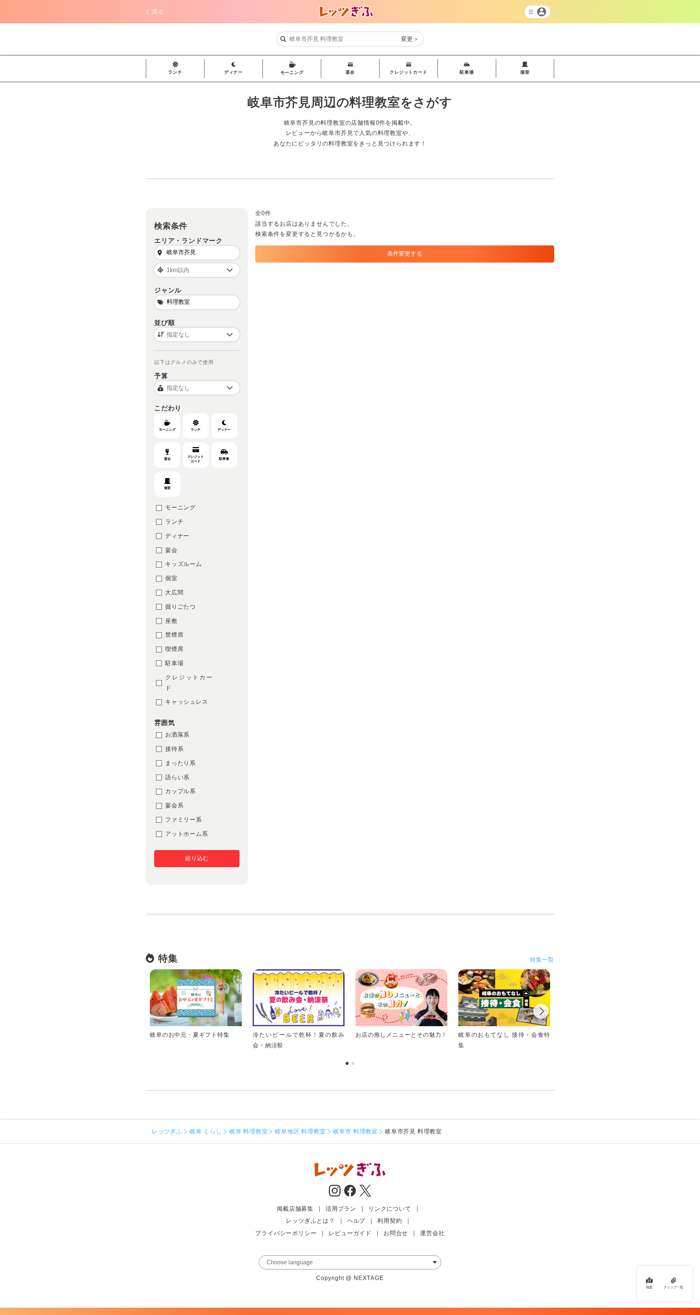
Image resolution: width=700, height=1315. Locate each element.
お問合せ (396, 1233)
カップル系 (180, 791)
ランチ (175, 72)
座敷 (171, 621)
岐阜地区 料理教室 (300, 1131)
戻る (158, 11)
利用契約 (389, 1221)
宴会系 (174, 805)
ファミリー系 (183, 819)
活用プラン (341, 1209)
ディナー (233, 72)
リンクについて (389, 1209)
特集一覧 (542, 960)
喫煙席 (174, 649)
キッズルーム (183, 564)
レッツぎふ (167, 1131)
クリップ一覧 (673, 1287)
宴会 (350, 72)
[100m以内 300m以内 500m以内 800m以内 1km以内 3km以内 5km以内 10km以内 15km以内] (197, 270)
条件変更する (404, 254)
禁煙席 (174, 635)
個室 (525, 72)
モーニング (292, 72)
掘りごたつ (180, 607)
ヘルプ (356, 1221)
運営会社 (432, 1233)
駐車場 (467, 72)
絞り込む (197, 858)
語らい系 (177, 777)
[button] (541, 1013)
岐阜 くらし (206, 1131)
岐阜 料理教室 (248, 1131)
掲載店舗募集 (295, 1209)
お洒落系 (177, 735)
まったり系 (180, 763)
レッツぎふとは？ (310, 1221)
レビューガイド (350, 1233)
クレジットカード (408, 72)
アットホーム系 (186, 834)
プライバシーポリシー (285, 1233)
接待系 (174, 749)
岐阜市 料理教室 (355, 1131)
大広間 (174, 592)
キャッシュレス (186, 702)
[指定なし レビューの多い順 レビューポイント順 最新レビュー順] (197, 334)
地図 (649, 1287)
